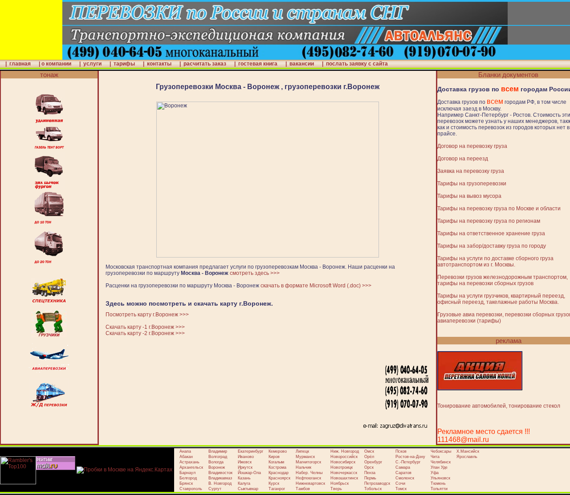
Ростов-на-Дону (410, 456)
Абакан (186, 456)
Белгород (188, 478)
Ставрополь (190, 489)
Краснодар (279, 472)
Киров (274, 456)
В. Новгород (220, 483)
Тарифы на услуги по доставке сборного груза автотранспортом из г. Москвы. (495, 261)
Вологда (216, 462)
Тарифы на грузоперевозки (471, 183)
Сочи (400, 483)
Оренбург (373, 462)
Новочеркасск (343, 472)
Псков (401, 451)
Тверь (336, 489)
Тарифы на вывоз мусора (469, 196)
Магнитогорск (308, 462)
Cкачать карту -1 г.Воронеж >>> (145, 327)
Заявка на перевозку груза (470, 171)
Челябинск (441, 462)
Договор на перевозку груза (472, 146)
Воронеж (216, 467)
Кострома (277, 467)
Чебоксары (441, 451)
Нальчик (303, 467)
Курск (274, 483)
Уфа (435, 472)
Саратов (403, 472)
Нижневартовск (310, 483)
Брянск (186, 483)
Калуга (244, 483)
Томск (401, 489)
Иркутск (245, 467)
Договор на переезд (462, 158)
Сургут (214, 489)
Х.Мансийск (467, 451)
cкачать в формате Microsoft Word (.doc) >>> (316, 285)
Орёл (369, 456)
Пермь (370, 478)
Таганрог (277, 489)
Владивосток (220, 472)
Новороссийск (344, 456)
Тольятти (439, 489)
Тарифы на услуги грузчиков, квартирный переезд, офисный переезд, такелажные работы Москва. (501, 299)
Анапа (185, 451)
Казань (244, 478)
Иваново (246, 456)
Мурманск (305, 456)
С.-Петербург (407, 462)
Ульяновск (440, 478)
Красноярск (279, 478)
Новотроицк (341, 467)
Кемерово (278, 451)
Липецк (302, 451)
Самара (402, 467)
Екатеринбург (250, 451)
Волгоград (217, 456)
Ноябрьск (339, 483)
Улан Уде (439, 467)
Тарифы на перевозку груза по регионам (488, 221)
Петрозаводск (377, 483)
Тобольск (373, 489)
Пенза (369, 472)
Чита (435, 456)
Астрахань (189, 462)
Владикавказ (220, 478)
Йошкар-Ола (249, 472)
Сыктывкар (248, 489)
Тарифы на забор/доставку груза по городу (491, 246)
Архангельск (191, 467)
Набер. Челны (309, 472)
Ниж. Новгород (344, 451)
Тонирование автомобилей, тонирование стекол (498, 406)
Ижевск (245, 462)
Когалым (276, 462)
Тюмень (438, 483)
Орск (369, 467)
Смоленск (404, 478)
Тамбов (303, 489)
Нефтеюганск (308, 478)
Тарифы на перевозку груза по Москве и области (499, 208)
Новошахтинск (344, 478)
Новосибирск (342, 462)
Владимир (217, 451)
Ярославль (466, 456)
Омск (369, 451)
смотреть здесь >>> (255, 273)
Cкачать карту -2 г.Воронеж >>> (145, 333)
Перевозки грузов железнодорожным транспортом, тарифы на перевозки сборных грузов (502, 280)
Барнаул (187, 472)
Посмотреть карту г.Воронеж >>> (147, 314)
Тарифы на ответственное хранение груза (491, 233)
